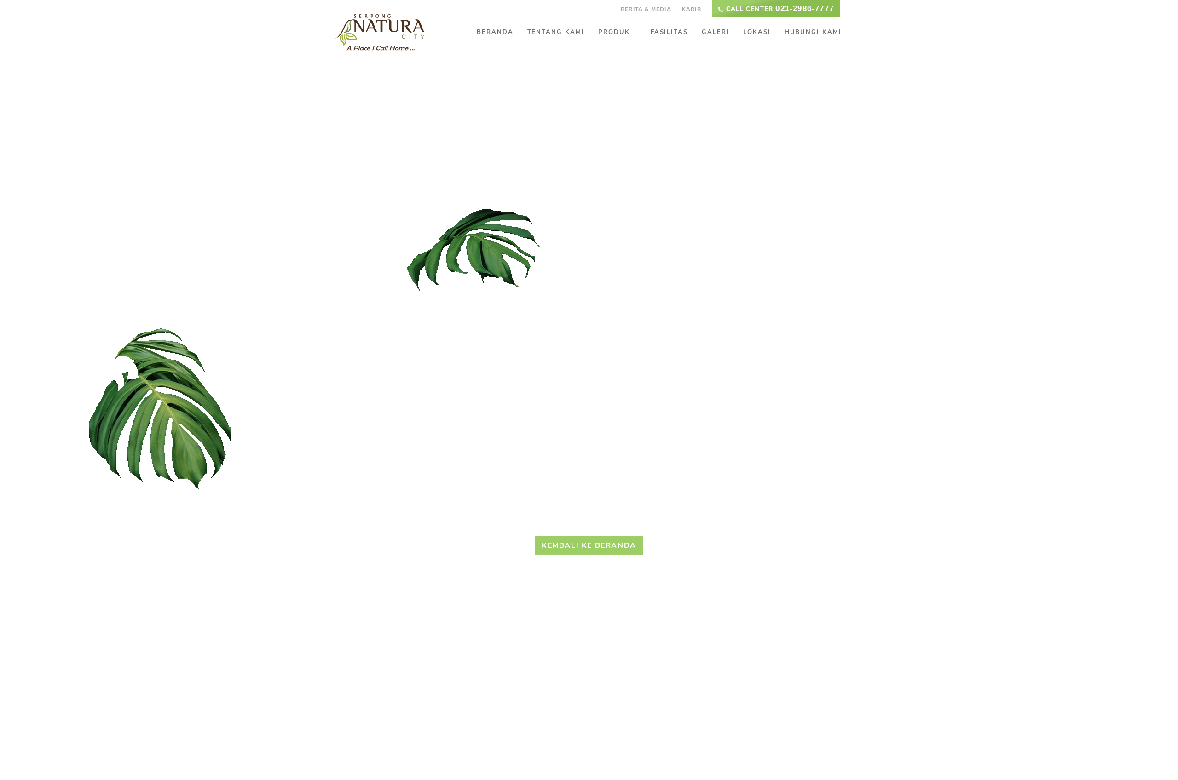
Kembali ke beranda (589, 545)
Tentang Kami (555, 32)
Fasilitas (669, 32)
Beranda (495, 32)
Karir (691, 9)
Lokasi (757, 32)
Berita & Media (646, 9)
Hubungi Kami (813, 32)
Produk (614, 32)
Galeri (715, 32)
